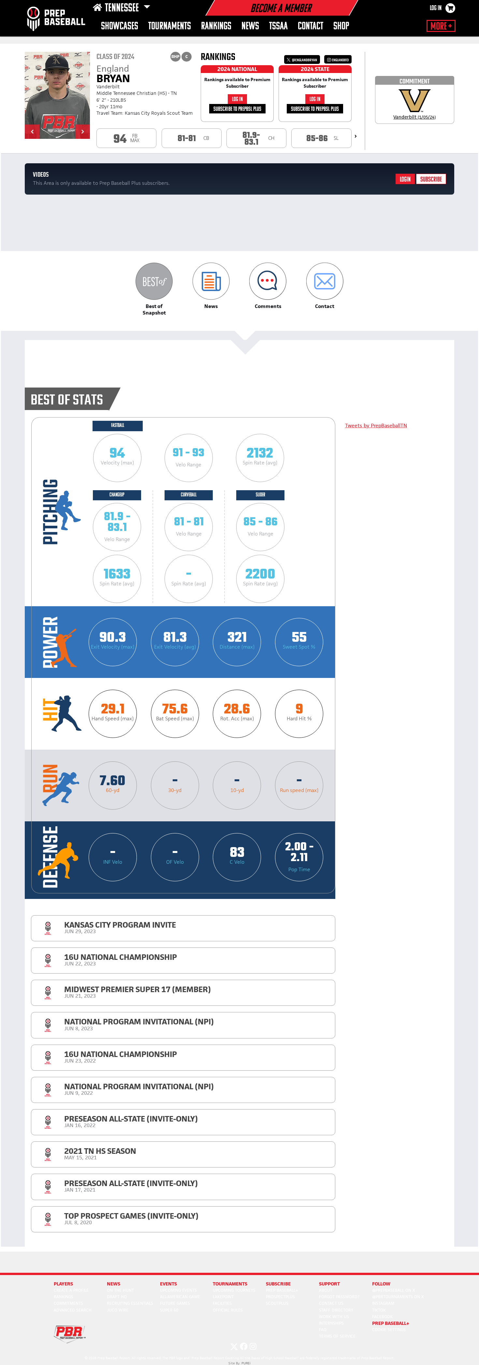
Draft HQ (117, 1296)
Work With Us (334, 1316)
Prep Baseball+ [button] (390, 1323)
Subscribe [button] (278, 1284)
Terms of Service (337, 1336)
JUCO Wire (117, 1310)
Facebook (382, 1316)
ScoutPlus (277, 1303)
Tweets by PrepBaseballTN (376, 425)
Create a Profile (71, 1290)
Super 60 (169, 1310)
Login (405, 179)
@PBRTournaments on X (398, 1296)
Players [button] (63, 1284)
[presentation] (356, 136)
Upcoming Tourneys (234, 1290)
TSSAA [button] (278, 26)
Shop (341, 26)
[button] (32, 132)
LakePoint (223, 1296)
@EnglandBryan (304, 60)
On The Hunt (120, 1290)
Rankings (216, 26)
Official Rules (228, 1310)
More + (441, 27)
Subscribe (431, 179)
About (325, 1290)
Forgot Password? (339, 1296)
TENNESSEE (123, 8)
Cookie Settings (389, 1329)
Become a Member (280, 9)
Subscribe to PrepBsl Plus (237, 109)
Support (329, 1284)
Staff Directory (336, 1310)
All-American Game (180, 1296)
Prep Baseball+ (282, 1290)
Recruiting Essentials (130, 1303)
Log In (436, 8)
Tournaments (169, 26)
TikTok (379, 1310)
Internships (331, 1323)
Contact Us (331, 1303)
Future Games (175, 1303)
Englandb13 (340, 60)
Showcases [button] (119, 26)
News (250, 26)
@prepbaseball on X (393, 1290)
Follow (381, 1284)
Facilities (222, 1303)
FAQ (323, 1329)
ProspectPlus (280, 1296)
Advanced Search (73, 1310)
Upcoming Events (178, 1290)
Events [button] (168, 1284)
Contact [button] (310, 26)
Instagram (383, 1303)
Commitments (68, 1303)
